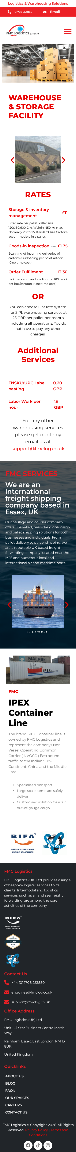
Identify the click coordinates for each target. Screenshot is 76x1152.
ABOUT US (14, 1076)
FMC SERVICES (31, 473)
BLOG (10, 1083)
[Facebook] (28, 1145)
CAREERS (13, 1105)
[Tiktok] (38, 1145)
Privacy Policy (36, 1130)
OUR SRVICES (17, 1098)
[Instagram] (47, 1145)
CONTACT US (16, 1112)
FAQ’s (10, 1091)
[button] (68, 31)
